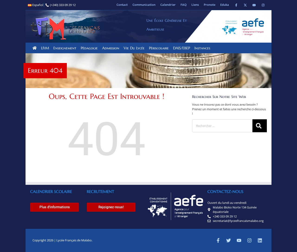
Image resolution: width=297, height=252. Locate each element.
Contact (122, 5)
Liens (195, 5)
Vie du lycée (134, 48)
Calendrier (168, 5)
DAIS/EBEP (181, 48)
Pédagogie (89, 48)
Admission (110, 48)
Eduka (224, 5)
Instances (202, 48)
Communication (143, 5)
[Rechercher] (259, 125)
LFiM (45, 48)
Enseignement (64, 48)
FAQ (184, 5)
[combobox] (222, 125)
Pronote (209, 5)
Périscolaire (159, 48)
